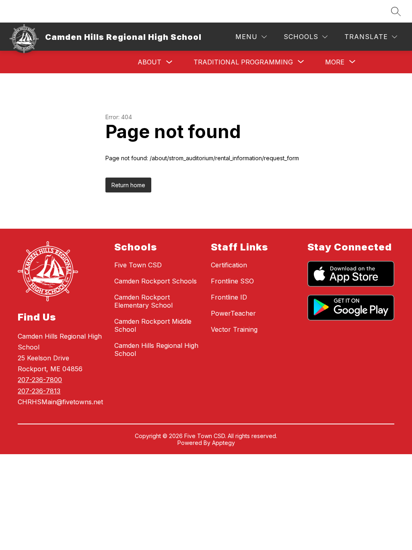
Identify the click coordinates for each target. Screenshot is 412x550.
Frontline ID (229, 297)
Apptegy (223, 442)
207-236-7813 (39, 391)
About (149, 62)
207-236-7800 (40, 380)
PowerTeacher (233, 313)
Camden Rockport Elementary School (143, 301)
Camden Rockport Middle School (153, 325)
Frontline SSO (232, 281)
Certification (229, 265)
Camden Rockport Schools (155, 281)
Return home (128, 185)
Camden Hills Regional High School (156, 349)
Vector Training (234, 329)
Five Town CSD (138, 265)
